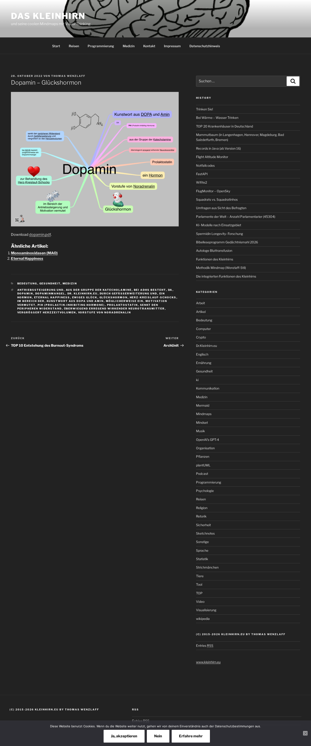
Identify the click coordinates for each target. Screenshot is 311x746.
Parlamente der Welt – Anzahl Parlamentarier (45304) (235, 216)
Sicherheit (203, 525)
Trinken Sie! (204, 109)
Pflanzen (202, 456)
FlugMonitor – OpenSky (213, 191)
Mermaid (202, 405)
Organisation (205, 448)
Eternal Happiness (27, 258)
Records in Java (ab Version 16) (218, 148)
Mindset (202, 422)
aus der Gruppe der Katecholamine (99, 289)
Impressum (172, 46)
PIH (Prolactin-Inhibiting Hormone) (71, 305)
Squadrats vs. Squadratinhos (217, 199)
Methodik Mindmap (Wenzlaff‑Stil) (221, 268)
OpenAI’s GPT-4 (207, 440)
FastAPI (202, 174)
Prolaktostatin (122, 305)
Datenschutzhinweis (204, 46)
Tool (199, 584)
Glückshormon (113, 297)
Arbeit (200, 303)
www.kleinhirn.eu (208, 662)
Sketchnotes (205, 533)
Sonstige (202, 542)
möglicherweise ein (124, 301)
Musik (200, 431)
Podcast (202, 474)
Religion (201, 508)
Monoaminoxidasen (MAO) (34, 253)
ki (197, 380)
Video (200, 601)
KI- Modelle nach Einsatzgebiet (218, 225)
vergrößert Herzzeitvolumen (46, 312)
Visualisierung (206, 610)
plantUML (203, 465)
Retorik (201, 516)
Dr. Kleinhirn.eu (82, 293)
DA (170, 289)
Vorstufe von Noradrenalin (104, 312)
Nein (158, 736)
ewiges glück (84, 297)
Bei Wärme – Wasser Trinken (217, 118)
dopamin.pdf (40, 234)
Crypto (201, 337)
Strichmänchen (207, 567)
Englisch (202, 354)
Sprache (202, 550)
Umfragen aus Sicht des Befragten (221, 208)
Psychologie (205, 491)
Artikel (201, 312)
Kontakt (149, 46)
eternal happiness (52, 297)
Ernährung (203, 363)
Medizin (129, 46)
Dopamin (25, 293)
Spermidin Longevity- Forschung (219, 234)
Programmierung (101, 46)
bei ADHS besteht (150, 289)
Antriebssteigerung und (40, 289)
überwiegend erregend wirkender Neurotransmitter (114, 308)
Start (56, 46)
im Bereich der (31, 301)
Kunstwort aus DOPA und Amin (75, 301)
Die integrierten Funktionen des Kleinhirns (226, 276)
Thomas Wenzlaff (68, 76)
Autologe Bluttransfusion (214, 250)
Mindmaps (204, 414)
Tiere (200, 576)
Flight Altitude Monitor (212, 157)
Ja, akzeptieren (124, 736)
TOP (199, 593)
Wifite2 (201, 182)
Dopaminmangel (50, 293)
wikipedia (203, 619)
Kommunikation (207, 388)
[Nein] (305, 733)
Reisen (74, 46)
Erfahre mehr (191, 736)
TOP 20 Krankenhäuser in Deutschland (224, 126)
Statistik (202, 559)
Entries (204, 645)
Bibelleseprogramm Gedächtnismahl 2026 (227, 242)
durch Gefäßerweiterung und (128, 293)
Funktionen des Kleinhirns (214, 259)
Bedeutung (27, 283)
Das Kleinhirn (48, 16)
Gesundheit (50, 283)
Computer (203, 329)
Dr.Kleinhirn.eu (206, 346)
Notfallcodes (205, 165)
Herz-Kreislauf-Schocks (153, 297)
